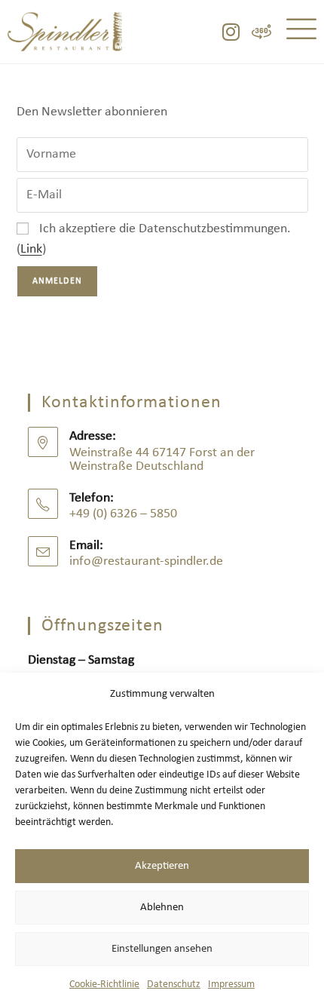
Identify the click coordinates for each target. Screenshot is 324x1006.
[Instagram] (230, 31)
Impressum (231, 984)
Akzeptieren (162, 866)
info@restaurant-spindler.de (146, 561)
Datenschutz (173, 984)
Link (31, 249)
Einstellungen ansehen (162, 949)
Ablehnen (162, 907)
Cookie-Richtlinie (104, 984)
